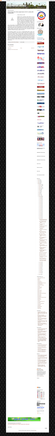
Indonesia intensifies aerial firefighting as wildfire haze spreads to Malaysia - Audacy (42, 366)
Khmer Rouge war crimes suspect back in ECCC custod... (42, 222)
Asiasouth (39, 278)
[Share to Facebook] (23, 42)
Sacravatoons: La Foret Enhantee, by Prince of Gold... (42, 235)
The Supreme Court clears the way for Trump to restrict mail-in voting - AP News (42, 358)
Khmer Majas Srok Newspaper (42, 293)
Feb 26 (40, 200)
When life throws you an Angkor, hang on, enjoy (42, 232)
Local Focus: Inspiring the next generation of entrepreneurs (42, 351)
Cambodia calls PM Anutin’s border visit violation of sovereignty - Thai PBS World (42, 321)
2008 (38, 183)
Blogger (35, 430)
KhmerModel (39, 296)
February (40, 196)
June (39, 191)
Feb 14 (40, 214)
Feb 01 (40, 272)
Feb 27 (40, 199)
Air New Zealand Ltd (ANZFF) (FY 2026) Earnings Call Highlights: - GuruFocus (42, 332)
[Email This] (20, 42)
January (40, 274)
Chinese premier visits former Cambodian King (43, 240)
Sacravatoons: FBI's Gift (42, 253)
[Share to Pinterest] (23, 42)
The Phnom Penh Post (41, 303)
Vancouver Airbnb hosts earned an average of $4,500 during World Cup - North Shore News (42, 356)
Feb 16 (40, 212)
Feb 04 (40, 269)
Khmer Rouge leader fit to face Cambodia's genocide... (42, 238)
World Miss (39, 307)
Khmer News (39, 294)
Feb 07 (40, 265)
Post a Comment (11, 46)
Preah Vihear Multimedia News (42, 297)
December (40, 184)
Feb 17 (40, 211)
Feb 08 (40, 264)
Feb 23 (40, 204)
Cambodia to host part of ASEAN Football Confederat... (42, 248)
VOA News (39, 305)
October (40, 186)
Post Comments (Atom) (14, 49)
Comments (39, 413)
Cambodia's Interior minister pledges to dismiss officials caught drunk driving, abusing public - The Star (42, 313)
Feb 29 (40, 197)
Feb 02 (40, 271)
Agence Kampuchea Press (41, 277)
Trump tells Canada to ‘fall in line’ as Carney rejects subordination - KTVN (42, 363)
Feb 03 (40, 270)
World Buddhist (40, 306)
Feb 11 (40, 218)
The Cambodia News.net (41, 301)
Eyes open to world (41, 233)
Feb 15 (40, 213)
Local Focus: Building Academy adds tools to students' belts (42, 349)
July (39, 190)
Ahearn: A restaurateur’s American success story (42, 258)
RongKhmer (39, 298)
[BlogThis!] (21, 42)
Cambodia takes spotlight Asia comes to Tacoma (42, 260)
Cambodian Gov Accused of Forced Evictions (43, 226)
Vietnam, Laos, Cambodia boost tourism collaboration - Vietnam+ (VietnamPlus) (42, 319)
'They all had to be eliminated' (41, 228)
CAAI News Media (40, 369)
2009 (38, 182)
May (39, 192)
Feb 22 (40, 205)
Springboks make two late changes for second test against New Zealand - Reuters (42, 329)
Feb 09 (40, 263)
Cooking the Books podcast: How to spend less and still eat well (42, 345)
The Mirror (39, 302)
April (39, 193)
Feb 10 (40, 262)
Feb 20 (40, 207)
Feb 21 (40, 206)
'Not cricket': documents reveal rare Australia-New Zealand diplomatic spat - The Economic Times (42, 334)
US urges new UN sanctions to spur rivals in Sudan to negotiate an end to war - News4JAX (42, 361)
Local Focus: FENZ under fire (42, 346)
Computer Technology (40, 408)
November (40, 185)
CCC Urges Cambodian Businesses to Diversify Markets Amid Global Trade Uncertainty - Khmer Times (42, 316)
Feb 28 (40, 198)
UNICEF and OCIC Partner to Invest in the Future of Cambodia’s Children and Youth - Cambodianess (42, 324)
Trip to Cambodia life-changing (42, 224)
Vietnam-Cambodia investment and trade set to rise (43, 245)
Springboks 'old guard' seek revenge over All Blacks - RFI (42, 337)
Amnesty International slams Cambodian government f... (43, 219)
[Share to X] (22, 42)
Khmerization (39, 295)
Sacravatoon (39, 299)
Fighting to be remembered (43, 252)
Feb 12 (40, 217)
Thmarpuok (39, 304)
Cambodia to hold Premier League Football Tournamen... (42, 251)
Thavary (39, 300)
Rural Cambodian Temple (42, 241)
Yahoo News (39, 308)
